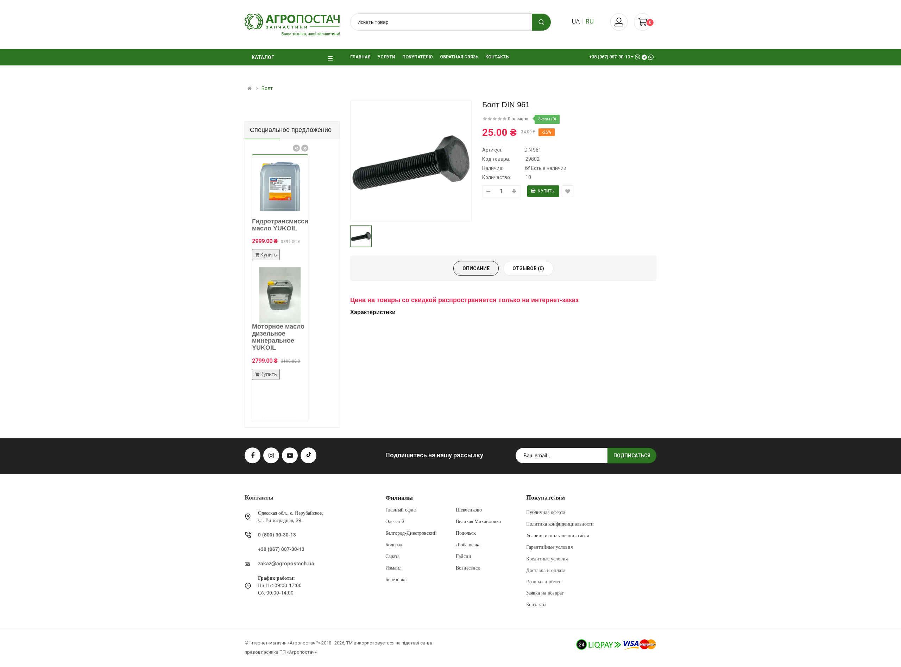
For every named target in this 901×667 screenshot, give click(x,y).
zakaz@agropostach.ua (286, 563)
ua (576, 21)
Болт (267, 88)
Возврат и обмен (544, 581)
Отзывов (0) (528, 268)
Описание (476, 268)
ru (590, 21)
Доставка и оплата (545, 569)
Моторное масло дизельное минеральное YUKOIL (264, 337)
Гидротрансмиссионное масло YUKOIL (275, 225)
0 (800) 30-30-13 (277, 534)
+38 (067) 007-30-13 (281, 548)
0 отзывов (518, 118)
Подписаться (631, 455)
